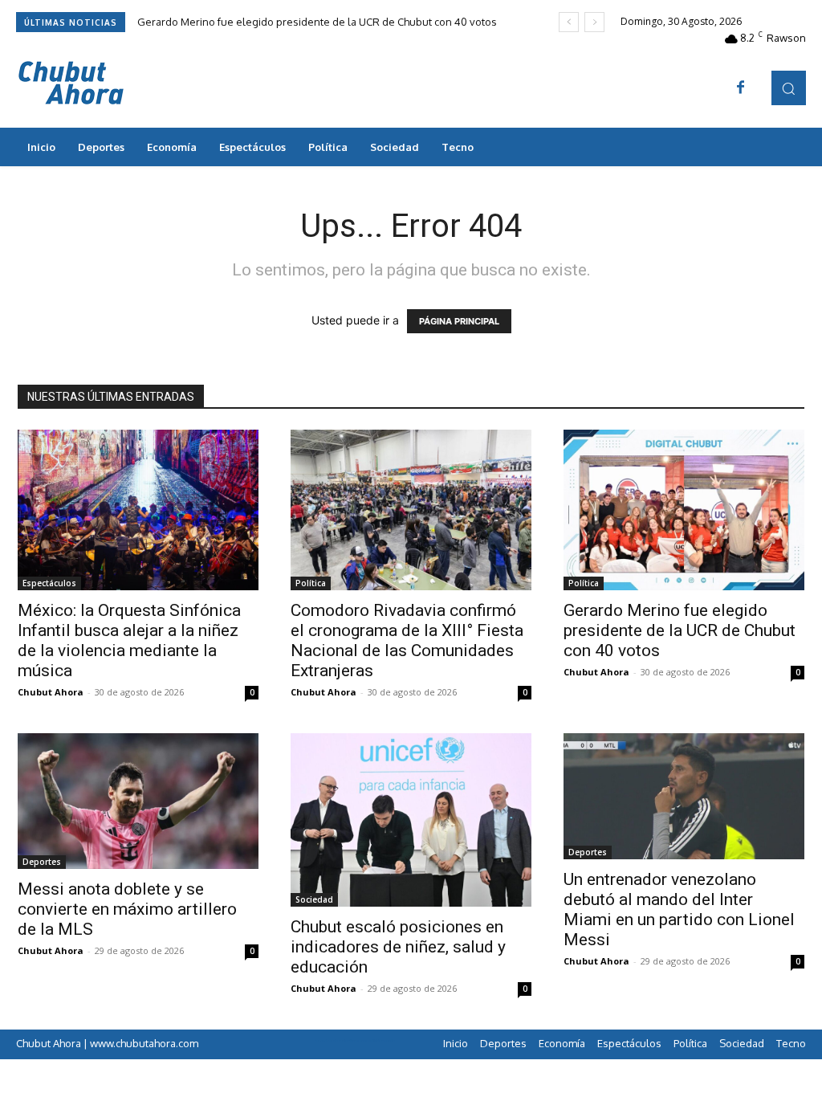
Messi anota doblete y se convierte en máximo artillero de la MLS (127, 909)
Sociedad (314, 899)
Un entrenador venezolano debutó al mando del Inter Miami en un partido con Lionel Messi (679, 909)
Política (310, 583)
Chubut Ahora (50, 692)
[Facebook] (740, 88)
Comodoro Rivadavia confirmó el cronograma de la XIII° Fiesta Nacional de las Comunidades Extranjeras (407, 640)
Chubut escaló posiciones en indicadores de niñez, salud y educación (398, 947)
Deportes (41, 861)
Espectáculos (49, 583)
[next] (594, 22)
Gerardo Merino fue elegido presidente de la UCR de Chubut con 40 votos (317, 21)
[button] (788, 88)
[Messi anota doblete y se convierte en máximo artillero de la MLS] (138, 801)
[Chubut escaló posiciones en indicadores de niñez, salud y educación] (411, 820)
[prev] (569, 22)
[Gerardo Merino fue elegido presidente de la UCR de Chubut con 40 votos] (684, 510)
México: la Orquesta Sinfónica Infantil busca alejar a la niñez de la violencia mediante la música (129, 640)
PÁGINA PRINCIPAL (459, 321)
